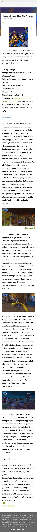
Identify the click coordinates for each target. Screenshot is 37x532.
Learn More (15, 530)
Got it (24, 530)
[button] (3, 22)
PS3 (4, 506)
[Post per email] (3, 503)
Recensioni (11, 506)
